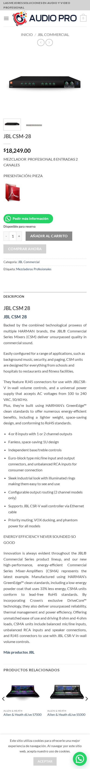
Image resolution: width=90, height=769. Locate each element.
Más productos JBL (18, 652)
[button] (6, 18)
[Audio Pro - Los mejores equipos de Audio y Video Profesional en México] (44, 18)
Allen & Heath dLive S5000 (66, 714)
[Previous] (3, 708)
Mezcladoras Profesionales (33, 269)
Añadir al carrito (49, 236)
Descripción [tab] (13, 296)
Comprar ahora (25, 249)
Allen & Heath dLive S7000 (22, 714)
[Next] (86, 708)
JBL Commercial (53, 34)
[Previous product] (49, 42)
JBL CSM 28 (15, 316)
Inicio (27, 34)
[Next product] (40, 42)
